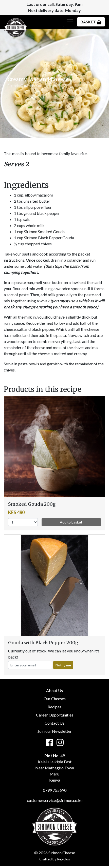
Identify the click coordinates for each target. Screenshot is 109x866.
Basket (88, 21)
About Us (54, 690)
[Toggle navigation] (70, 22)
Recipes (54, 706)
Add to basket (71, 522)
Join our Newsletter (55, 731)
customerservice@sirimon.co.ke (54, 800)
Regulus (63, 859)
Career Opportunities (54, 714)
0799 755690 (54, 790)
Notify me (63, 665)
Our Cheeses (55, 698)
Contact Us (54, 723)
